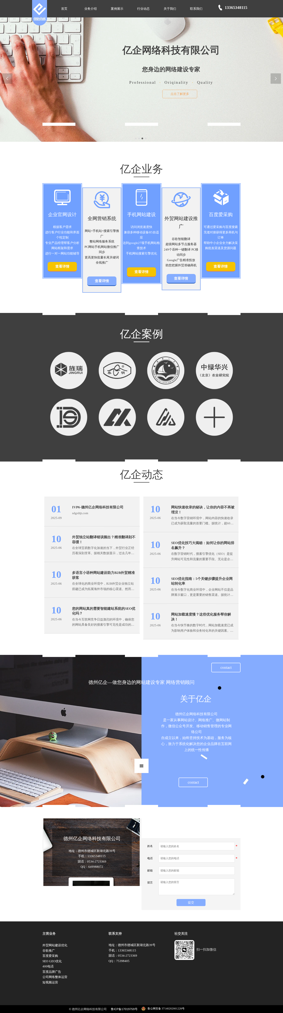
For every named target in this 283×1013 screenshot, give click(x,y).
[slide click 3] (145, 138)
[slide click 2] (142, 138)
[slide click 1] (139, 138)
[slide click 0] (136, 138)
